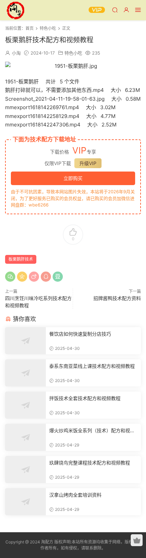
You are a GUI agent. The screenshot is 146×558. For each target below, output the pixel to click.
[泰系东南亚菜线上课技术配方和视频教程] (25, 372)
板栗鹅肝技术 (20, 259)
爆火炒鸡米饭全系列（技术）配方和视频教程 (92, 430)
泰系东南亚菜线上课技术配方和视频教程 (92, 366)
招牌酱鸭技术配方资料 (117, 298)
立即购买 (73, 178)
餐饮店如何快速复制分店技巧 (80, 334)
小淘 (16, 53)
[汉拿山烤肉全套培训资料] (25, 501)
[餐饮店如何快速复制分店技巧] (25, 340)
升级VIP (87, 163)
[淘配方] (15, 10)
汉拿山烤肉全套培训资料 (75, 495)
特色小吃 (73, 53)
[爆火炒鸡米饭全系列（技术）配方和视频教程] (25, 437)
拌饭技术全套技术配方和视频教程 (85, 398)
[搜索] (115, 9)
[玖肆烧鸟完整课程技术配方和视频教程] (25, 469)
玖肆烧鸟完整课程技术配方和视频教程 (89, 462)
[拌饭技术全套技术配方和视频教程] (25, 405)
